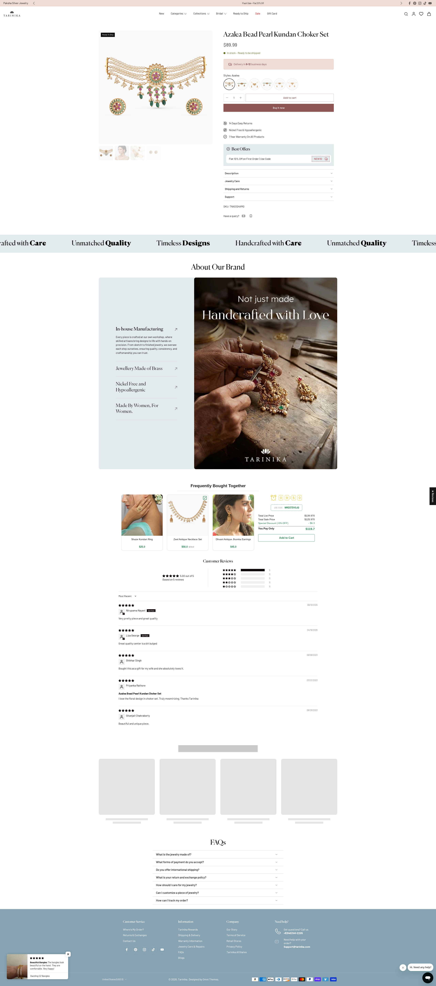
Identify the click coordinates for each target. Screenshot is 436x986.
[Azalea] (229, 84)
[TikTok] (424, 3)
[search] (406, 13)
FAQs (181, 952)
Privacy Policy (234, 946)
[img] (126, 605)
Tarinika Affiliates (237, 952)
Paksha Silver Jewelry (15, 3)
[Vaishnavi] (267, 84)
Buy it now (279, 107)
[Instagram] (419, 3)
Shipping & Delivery (189, 935)
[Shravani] (241, 84)
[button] (290, 98)
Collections (199, 13)
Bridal (219, 13)
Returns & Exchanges (135, 935)
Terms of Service (236, 935)
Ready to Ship (240, 13)
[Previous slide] (34, 3)
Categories (177, 13)
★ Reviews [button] (432, 496)
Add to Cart (286, 537)
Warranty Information (190, 940)
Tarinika (182, 979)
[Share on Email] (243, 216)
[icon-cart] (429, 13)
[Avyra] (279, 84)
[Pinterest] (414, 3)
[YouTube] (430, 3)
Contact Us (129, 940)
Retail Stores (234, 940)
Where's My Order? (133, 929)
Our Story (232, 929)
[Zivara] (254, 84)
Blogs (181, 957)
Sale (257, 13)
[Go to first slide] (401, 3)
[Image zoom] (156, 87)
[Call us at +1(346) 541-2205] (250, 216)
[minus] (227, 97)
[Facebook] (409, 3)
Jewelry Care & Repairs (191, 946)
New (161, 13)
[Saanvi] (292, 84)
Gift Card (272, 13)
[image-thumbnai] (106, 153)
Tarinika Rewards (188, 929)
